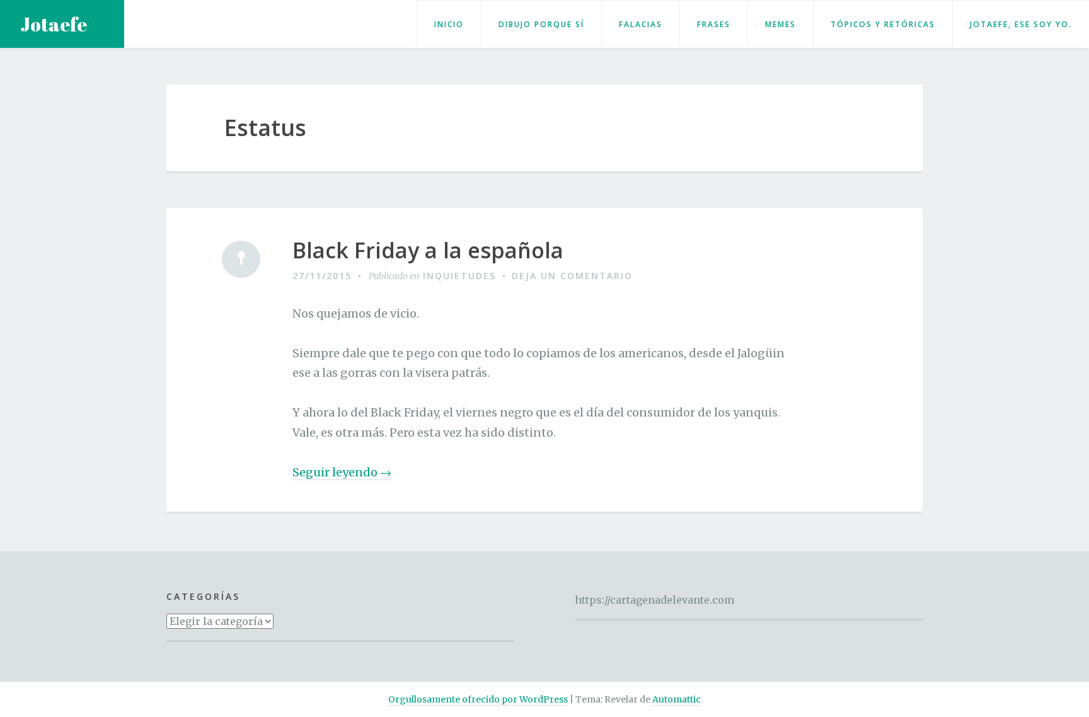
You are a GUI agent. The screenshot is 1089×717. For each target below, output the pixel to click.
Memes (780, 24)
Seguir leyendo (341, 472)
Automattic (676, 699)
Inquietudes (459, 276)
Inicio (449, 24)
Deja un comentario (572, 276)
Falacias (640, 24)
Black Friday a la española (427, 250)
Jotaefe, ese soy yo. (1021, 24)
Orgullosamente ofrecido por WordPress (478, 699)
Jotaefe (53, 24)
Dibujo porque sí (541, 24)
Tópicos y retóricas (883, 24)
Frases (713, 24)
